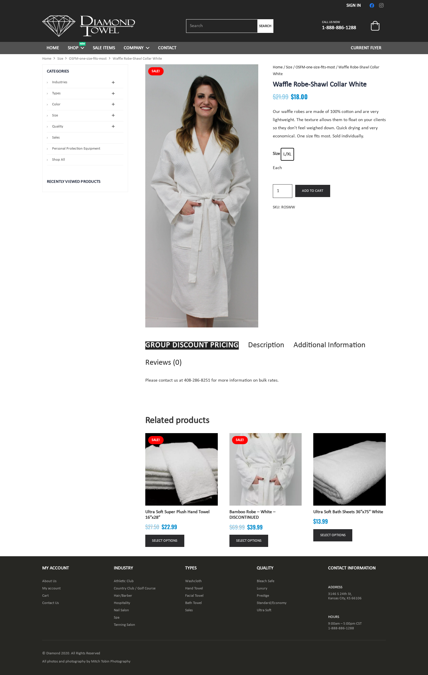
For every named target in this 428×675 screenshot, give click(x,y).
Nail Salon (121, 610)
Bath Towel (193, 603)
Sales (189, 610)
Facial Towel (194, 596)
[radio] (287, 154)
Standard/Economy (271, 603)
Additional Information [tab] (329, 345)
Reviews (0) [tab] (163, 363)
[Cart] (375, 26)
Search (265, 26)
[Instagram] (381, 5)
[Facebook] (371, 5)
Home (46, 59)
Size (60, 59)
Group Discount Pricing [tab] (192, 345)
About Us (49, 581)
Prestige (263, 596)
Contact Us (50, 603)
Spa (116, 617)
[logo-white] (88, 26)
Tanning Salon (124, 625)
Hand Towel (194, 588)
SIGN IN (353, 5)
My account (51, 588)
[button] (82, 48)
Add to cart (312, 191)
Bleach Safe (265, 581)
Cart (45, 596)
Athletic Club (124, 581)
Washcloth (193, 581)
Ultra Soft (264, 610)
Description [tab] (266, 345)
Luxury (262, 588)
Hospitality (122, 603)
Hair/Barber (123, 596)
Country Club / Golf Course (134, 588)
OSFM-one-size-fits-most (88, 59)
